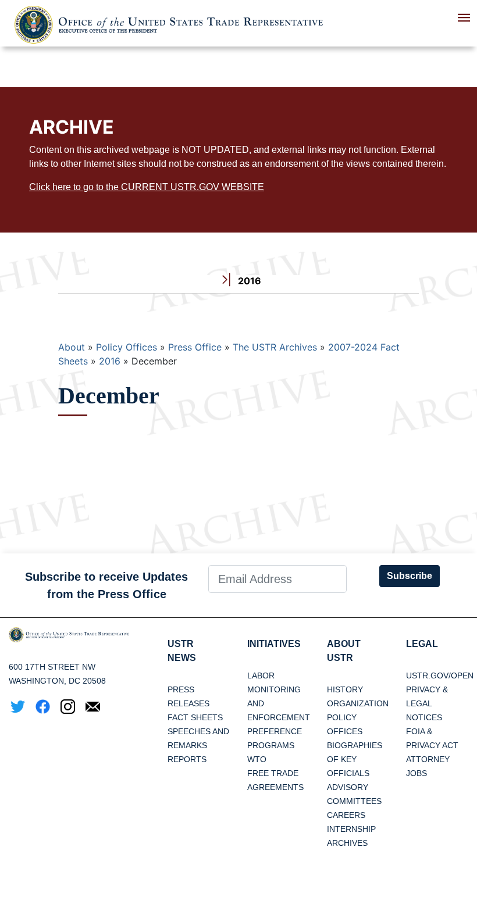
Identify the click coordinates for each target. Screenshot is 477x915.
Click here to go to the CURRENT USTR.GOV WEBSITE (146, 187)
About (71, 347)
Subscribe (409, 576)
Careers (346, 815)
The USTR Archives (275, 347)
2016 (109, 361)
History (345, 689)
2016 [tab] (248, 281)
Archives (347, 843)
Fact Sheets (195, 717)
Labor (261, 675)
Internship (351, 829)
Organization (358, 703)
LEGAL (422, 644)
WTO (256, 759)
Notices (424, 717)
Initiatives (274, 644)
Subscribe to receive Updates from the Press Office (106, 585)
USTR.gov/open (440, 675)
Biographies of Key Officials (354, 759)
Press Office (195, 347)
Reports (187, 759)
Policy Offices (126, 347)
